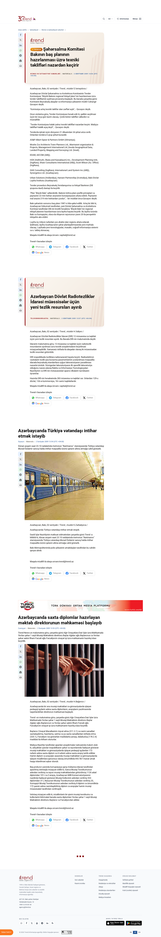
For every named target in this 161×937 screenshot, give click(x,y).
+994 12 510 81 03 (25, 905)
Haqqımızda (103, 880)
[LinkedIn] (47, 923)
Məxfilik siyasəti (128, 883)
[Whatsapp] (21, 923)
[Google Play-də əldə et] (134, 923)
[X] (32, 923)
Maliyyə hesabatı (105, 897)
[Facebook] (26, 923)
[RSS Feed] (52, 923)
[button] (20, 35)
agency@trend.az (25, 907)
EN (131, 932)
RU (139, 932)
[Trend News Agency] (25, 878)
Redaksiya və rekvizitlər (107, 883)
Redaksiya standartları (107, 890)
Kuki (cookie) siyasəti (130, 890)
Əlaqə (101, 887)
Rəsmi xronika (80, 883)
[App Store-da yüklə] (115, 923)
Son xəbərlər (79, 880)
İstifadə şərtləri (128, 880)
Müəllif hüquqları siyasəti (132, 887)
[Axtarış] (103, 18)
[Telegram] (42, 923)
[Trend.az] (27, 18)
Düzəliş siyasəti (104, 894)
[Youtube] (37, 923)
